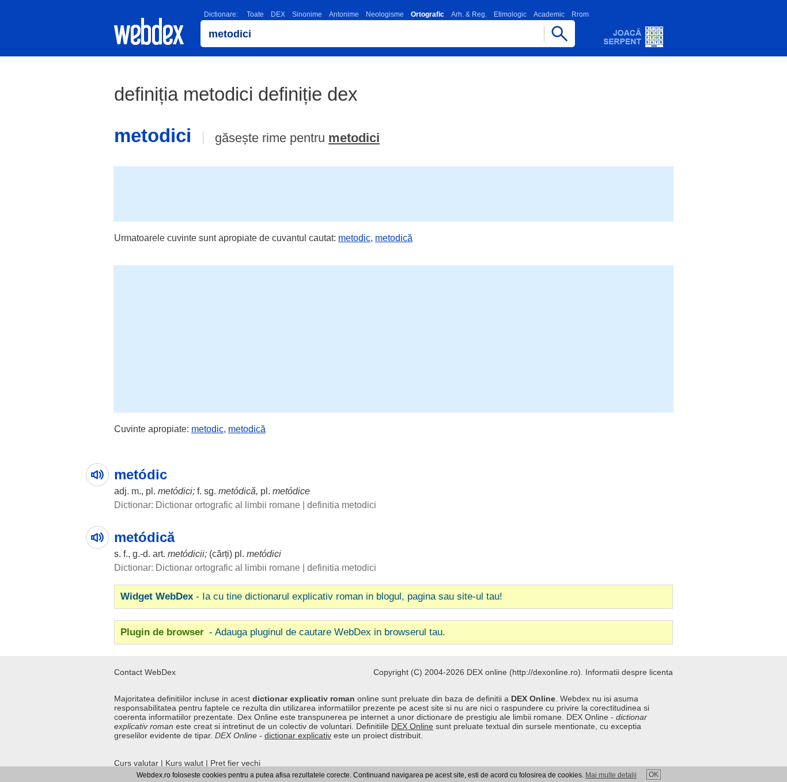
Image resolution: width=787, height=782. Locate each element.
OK (654, 774)
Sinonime (307, 14)
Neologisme (385, 14)
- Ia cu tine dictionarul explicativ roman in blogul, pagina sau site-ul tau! (311, 596)
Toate (255, 14)
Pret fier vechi (235, 763)
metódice (291, 491)
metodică (394, 238)
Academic (549, 14)
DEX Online (412, 726)
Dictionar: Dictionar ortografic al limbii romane (207, 505)
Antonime (344, 14)
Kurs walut (184, 763)
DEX (278, 14)
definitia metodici (341, 505)
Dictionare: (221, 14)
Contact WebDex (145, 672)
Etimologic (510, 14)
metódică (237, 491)
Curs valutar (136, 763)
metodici (354, 138)
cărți (220, 554)
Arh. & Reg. (469, 14)
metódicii (186, 554)
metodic (354, 238)
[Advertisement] (393, 193)
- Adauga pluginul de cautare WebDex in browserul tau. (282, 632)
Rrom (580, 14)
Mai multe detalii (611, 775)
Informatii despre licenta (629, 672)
